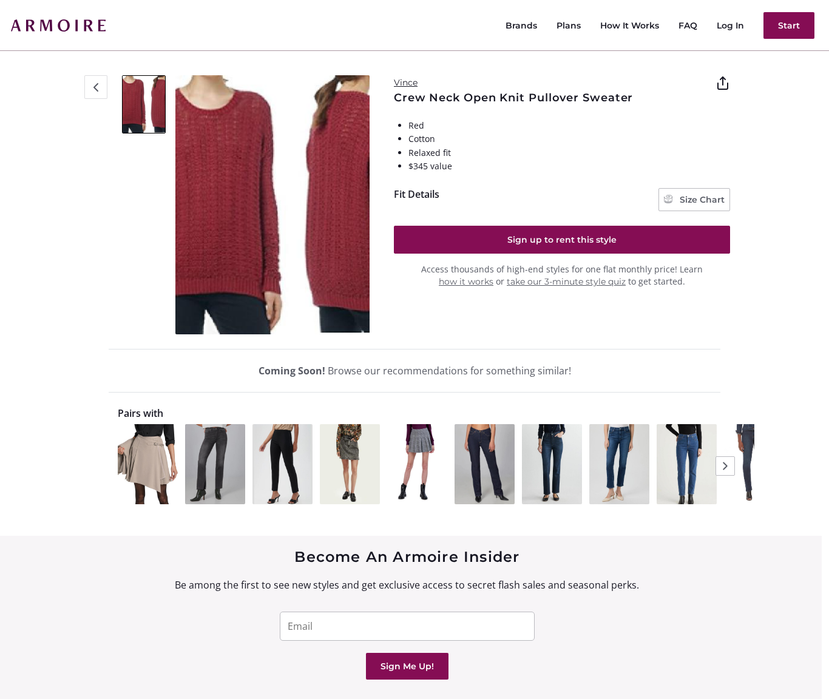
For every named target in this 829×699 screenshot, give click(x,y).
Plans (569, 25)
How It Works (629, 25)
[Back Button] (95, 87)
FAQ (687, 25)
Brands (521, 25)
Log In (730, 25)
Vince (406, 82)
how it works (466, 281)
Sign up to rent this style (562, 239)
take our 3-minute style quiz (566, 281)
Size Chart (701, 199)
